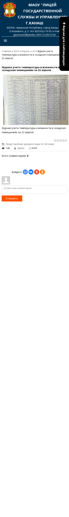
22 (33, 51)
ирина (21, 148)
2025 (16, 51)
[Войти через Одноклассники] (42, 171)
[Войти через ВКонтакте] (30, 171)
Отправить (12, 198)
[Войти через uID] (25, 171)
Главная (6, 51)
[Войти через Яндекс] (36, 171)
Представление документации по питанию (30, 144)
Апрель (25, 51)
